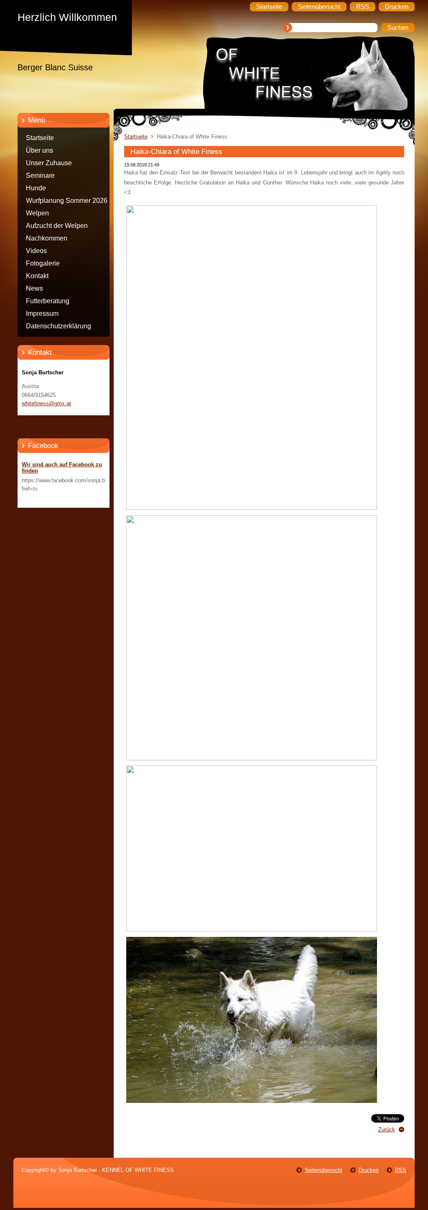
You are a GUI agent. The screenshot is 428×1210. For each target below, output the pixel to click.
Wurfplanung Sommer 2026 (66, 200)
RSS (400, 1170)
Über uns (39, 150)
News (34, 288)
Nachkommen (46, 238)
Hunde (36, 188)
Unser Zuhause (49, 162)
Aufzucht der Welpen (57, 225)
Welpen (37, 213)
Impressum (42, 313)
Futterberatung (47, 300)
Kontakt (37, 275)
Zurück (386, 1129)
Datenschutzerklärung (58, 326)
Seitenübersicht (323, 1170)
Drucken (369, 1170)
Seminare (40, 175)
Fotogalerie (43, 263)
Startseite (40, 137)
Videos (36, 250)
